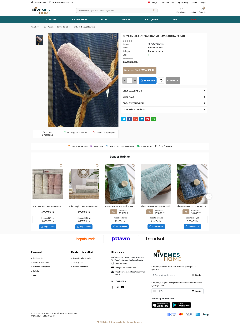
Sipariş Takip (183, 2)
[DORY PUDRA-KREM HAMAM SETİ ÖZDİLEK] (47, 184)
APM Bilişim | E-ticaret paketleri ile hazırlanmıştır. (120, 322)
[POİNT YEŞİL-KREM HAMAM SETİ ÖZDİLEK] (84, 184)
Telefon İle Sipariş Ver (106, 132)
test (35, 275)
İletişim (203, 2)
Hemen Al (174, 80)
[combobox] (155, 291)
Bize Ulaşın (117, 252)
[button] (202, 10)
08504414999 (121, 263)
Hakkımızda (38, 258)
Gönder (198, 275)
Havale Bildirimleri (80, 267)
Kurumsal (36, 252)
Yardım (194, 2)
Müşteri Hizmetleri (82, 252)
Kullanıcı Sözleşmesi (41, 267)
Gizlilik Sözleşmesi (41, 262)
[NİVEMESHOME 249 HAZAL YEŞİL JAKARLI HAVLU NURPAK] (156, 184)
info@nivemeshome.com (126, 268)
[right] (208, 196)
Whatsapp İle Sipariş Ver (77, 132)
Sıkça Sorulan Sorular (82, 258)
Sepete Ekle (149, 80)
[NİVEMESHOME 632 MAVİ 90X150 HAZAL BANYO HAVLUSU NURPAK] (192, 184)
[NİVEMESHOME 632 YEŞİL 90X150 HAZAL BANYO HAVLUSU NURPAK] (120, 184)
